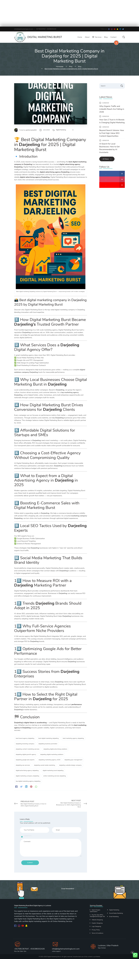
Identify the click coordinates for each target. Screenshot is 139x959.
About (87, 37)
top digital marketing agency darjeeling (28, 781)
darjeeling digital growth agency (26, 754)
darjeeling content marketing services (27, 749)
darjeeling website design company (70, 765)
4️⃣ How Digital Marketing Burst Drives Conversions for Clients (48, 407)
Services (98, 37)
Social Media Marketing (116, 913)
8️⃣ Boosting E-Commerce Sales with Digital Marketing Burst (46, 505)
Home (79, 37)
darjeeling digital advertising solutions (55, 749)
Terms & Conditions (97, 933)
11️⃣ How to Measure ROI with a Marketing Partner (43, 583)
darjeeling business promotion (47, 744)
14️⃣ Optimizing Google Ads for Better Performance (48, 651)
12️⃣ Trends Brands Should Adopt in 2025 (47, 606)
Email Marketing (114, 916)
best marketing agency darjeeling (73, 738)
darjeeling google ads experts (25, 760)
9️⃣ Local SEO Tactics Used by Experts (50, 528)
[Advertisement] (56, 13)
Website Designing (97, 920)
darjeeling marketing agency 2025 (49, 760)
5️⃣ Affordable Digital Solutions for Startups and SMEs (44, 433)
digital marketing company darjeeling (27, 776)
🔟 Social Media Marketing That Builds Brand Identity (48, 560)
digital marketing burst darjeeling (53, 770)
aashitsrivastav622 (31, 130)
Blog (106, 37)
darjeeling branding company (25, 744)
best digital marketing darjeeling (48, 738)
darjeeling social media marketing (44, 765)
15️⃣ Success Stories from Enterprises (46, 674)
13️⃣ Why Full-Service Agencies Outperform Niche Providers (42, 628)
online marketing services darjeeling (54, 776)
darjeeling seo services (23, 765)
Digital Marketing (61, 130)
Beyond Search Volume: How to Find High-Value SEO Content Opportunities (111, 133)
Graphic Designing (97, 923)
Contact (113, 37)
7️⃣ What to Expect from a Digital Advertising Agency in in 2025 (46, 480)
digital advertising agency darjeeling (27, 770)
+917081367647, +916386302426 (29, 949)
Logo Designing (96, 926)
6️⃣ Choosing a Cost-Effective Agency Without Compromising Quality (47, 455)
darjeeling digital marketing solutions (51, 754)
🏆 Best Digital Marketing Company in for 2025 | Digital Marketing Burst (50, 144)
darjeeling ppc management (73, 760)
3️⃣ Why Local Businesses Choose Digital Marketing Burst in (50, 382)
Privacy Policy (96, 930)
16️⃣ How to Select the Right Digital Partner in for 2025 (45, 697)
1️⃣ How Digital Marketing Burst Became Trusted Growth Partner (50, 322)
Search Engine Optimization (95, 910)
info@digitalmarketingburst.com (23, 29)
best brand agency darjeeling (25, 738)
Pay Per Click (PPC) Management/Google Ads (97, 915)
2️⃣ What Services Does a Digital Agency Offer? (46, 347)
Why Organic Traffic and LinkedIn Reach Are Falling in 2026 (111, 109)
